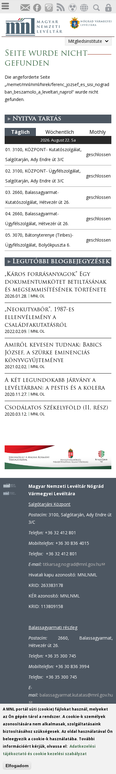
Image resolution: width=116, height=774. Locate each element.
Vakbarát (72, 8)
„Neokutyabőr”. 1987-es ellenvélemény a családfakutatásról (39, 317)
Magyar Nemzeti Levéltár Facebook (37, 8)
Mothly (97, 132)
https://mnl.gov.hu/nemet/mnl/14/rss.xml (60, 8)
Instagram (48, 8)
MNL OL (38, 296)
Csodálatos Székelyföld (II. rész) (56, 408)
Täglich (20, 132)
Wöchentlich (59, 132)
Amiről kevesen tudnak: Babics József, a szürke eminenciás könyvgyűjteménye (53, 353)
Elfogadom (17, 765)
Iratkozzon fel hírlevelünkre (25, 8)
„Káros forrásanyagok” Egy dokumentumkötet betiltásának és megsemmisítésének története (55, 282)
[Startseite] (37, 26)
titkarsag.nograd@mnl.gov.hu (74, 564)
